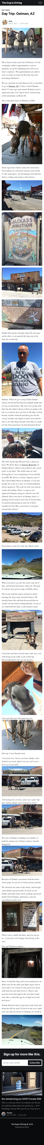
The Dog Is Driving (12, 2)
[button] (40, 3)
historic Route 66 (29, 464)
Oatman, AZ (14, 86)
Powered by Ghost (22, 1127)
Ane (10, 21)
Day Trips (6, 10)
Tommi (9, 1113)
